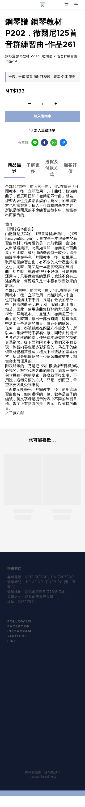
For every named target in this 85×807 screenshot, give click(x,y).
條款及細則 (33, 772)
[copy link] (63, 142)
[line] (34, 142)
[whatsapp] (53, 142)
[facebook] (44, 142)
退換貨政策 (52, 772)
